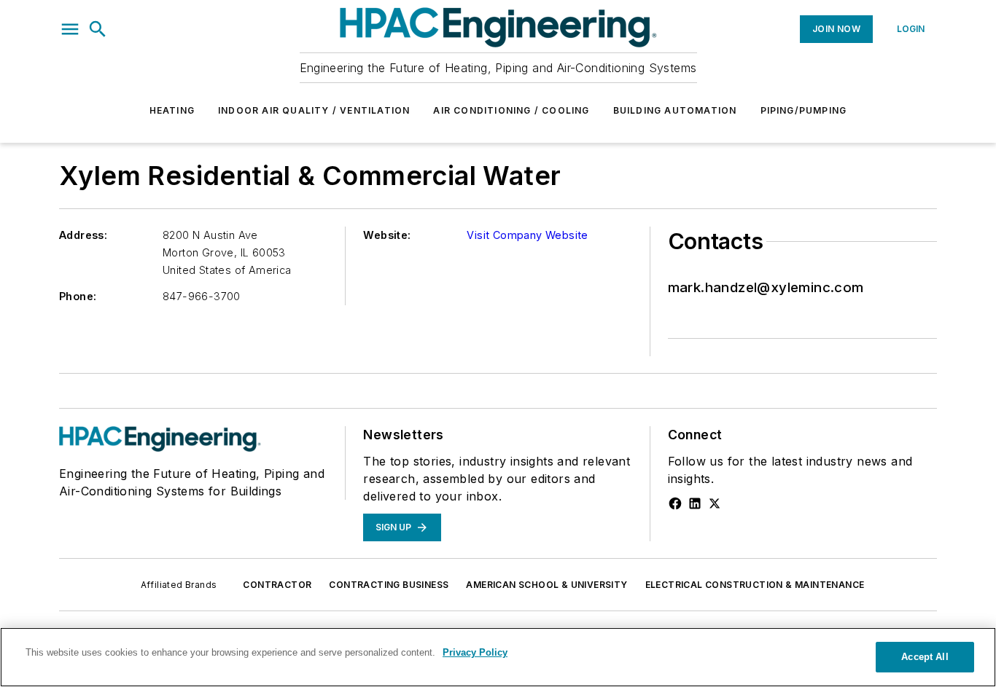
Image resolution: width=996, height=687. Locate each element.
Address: (83, 235)
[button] (70, 29)
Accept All (924, 656)
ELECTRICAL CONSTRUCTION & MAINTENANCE (755, 584)
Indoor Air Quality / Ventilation (314, 110)
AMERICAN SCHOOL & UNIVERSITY (546, 584)
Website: (387, 235)
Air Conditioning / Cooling (511, 110)
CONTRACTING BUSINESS (388, 584)
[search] (98, 29)
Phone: (77, 296)
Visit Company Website (527, 235)
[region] (498, 657)
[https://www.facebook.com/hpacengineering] (675, 503)
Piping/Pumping (803, 110)
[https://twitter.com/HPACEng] (714, 503)
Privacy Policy (475, 652)
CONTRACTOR (277, 584)
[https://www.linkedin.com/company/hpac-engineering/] (695, 503)
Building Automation (675, 110)
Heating (172, 110)
